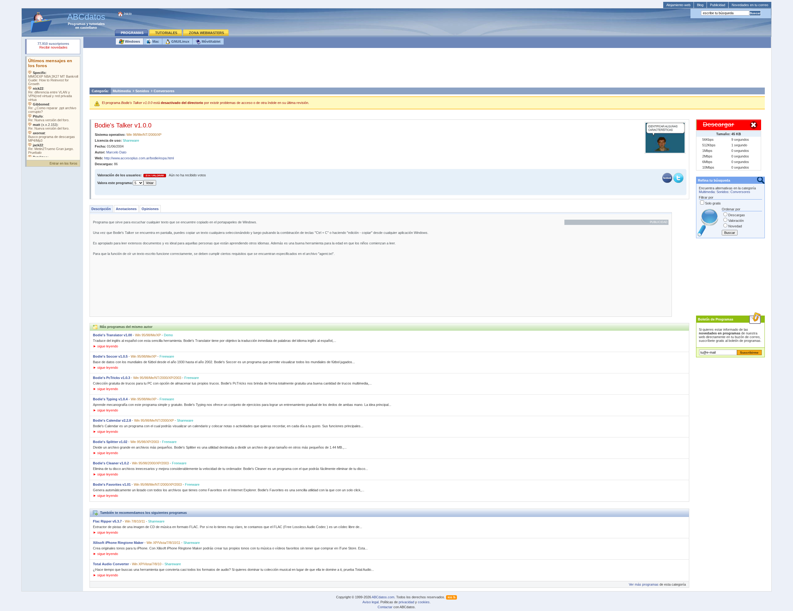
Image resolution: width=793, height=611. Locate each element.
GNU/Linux (179, 41)
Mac (155, 41)
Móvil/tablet (211, 41)
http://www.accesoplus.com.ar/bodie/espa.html (139, 158)
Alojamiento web (678, 5)
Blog (700, 5)
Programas (76, 24)
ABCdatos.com (383, 597)
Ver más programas (644, 584)
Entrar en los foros (63, 163)
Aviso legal (370, 602)
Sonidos (142, 91)
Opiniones (150, 209)
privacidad (406, 602)
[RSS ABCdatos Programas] (451, 597)
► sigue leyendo (105, 346)
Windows (132, 41)
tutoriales (97, 24)
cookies (424, 602)
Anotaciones (126, 209)
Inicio (128, 13)
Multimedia (122, 91)
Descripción (101, 209)
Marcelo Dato (116, 152)
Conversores (164, 91)
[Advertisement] (427, 69)
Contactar (385, 607)
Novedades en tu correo (750, 5)
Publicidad (717, 5)
